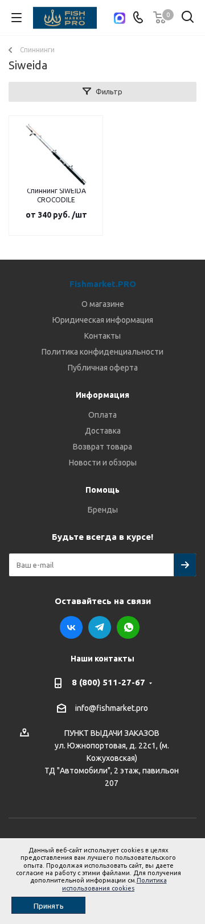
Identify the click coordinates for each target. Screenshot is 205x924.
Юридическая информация (102, 319)
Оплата (102, 414)
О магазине (102, 304)
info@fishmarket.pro (111, 708)
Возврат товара (102, 446)
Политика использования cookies (114, 884)
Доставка (103, 430)
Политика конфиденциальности (102, 351)
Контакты (102, 335)
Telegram (99, 627)
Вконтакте (71, 627)
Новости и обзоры (103, 462)
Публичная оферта (103, 367)
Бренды (103, 509)
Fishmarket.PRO (102, 284)
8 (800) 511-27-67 (108, 682)
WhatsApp (128, 627)
